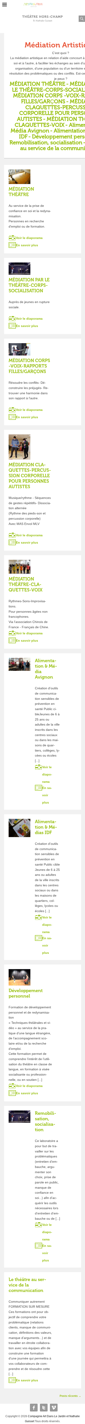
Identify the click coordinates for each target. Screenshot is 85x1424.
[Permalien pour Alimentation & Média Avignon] (19, 664)
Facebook (34, 1407)
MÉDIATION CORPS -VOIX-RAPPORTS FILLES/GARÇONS (29, 366)
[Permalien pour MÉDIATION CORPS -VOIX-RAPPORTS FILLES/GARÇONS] (19, 349)
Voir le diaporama (29, 238)
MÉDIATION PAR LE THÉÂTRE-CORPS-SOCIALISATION (29, 285)
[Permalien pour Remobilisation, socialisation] (19, 1116)
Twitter (44, 1407)
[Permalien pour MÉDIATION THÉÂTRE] (19, 176)
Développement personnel (26, 993)
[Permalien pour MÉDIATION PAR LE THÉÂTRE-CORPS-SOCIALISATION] (19, 268)
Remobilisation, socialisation (45, 1121)
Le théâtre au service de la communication (27, 1285)
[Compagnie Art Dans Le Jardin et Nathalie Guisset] (42, 3)
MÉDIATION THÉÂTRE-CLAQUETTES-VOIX (25, 584)
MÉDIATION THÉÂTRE (37, 83)
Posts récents (70, 1396)
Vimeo (54, 1407)
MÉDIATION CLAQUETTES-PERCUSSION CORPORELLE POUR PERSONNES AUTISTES (30, 475)
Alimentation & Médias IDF (46, 827)
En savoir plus (27, 245)
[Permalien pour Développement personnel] (19, 977)
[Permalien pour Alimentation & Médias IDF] (19, 828)
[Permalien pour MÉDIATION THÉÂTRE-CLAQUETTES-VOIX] (19, 567)
